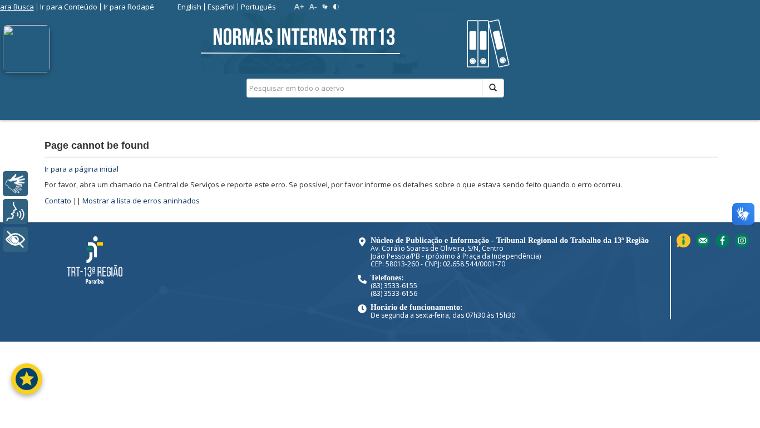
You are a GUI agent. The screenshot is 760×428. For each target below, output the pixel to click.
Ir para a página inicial (82, 169)
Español (221, 7)
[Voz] (15, 211)
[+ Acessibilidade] (15, 239)
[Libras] (15, 183)
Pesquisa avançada (543, 128)
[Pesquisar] (493, 88)
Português (258, 7)
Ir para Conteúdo (68, 7)
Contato (58, 201)
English (189, 7)
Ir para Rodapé (128, 7)
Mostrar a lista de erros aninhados (141, 201)
